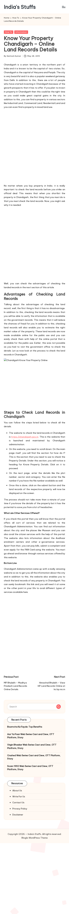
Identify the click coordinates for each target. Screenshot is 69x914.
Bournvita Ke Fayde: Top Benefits (24, 726)
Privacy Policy (19, 808)
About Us (17, 790)
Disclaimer (17, 814)
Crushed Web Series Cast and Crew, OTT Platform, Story (33, 757)
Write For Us (18, 796)
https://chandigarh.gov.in (24, 436)
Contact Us (18, 802)
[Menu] (63, 7)
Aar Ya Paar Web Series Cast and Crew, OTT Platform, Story (30, 736)
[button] (58, 706)
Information (21, 32)
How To (8, 32)
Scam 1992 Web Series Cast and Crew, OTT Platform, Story (30, 768)
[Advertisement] (34, 146)
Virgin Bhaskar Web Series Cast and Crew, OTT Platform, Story (31, 746)
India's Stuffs (20, 7)
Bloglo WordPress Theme (35, 837)
